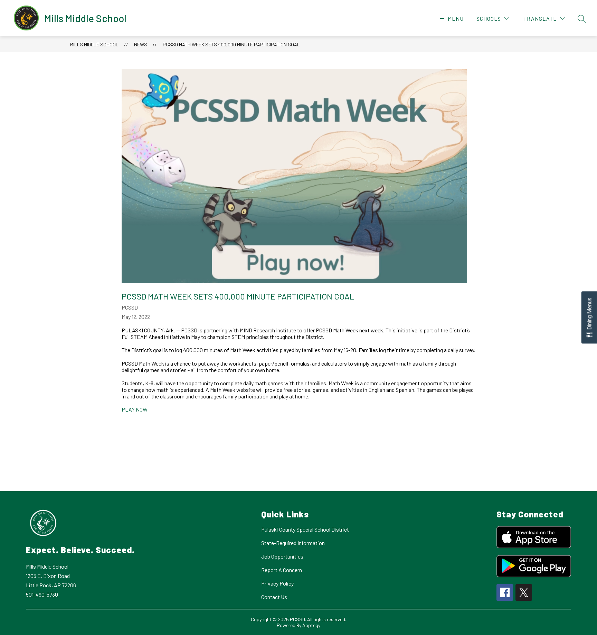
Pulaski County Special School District (305, 529)
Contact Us (274, 596)
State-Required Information (293, 543)
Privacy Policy (277, 583)
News (140, 44)
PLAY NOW (135, 409)
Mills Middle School (94, 44)
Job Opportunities (282, 556)
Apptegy (311, 625)
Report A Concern (281, 570)
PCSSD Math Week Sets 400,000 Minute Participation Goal (231, 44)
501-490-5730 (42, 594)
